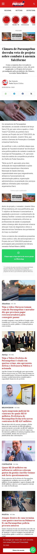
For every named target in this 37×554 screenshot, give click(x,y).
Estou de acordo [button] (18, 550)
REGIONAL (8, 10)
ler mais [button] (6, 545)
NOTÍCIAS (19, 10)
